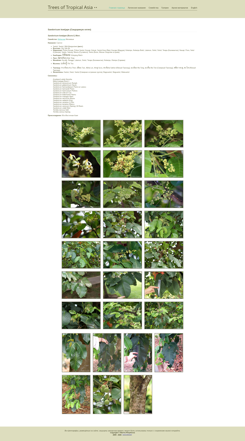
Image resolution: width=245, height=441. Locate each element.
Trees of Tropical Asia (70, 7)
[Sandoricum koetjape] (81, 147)
